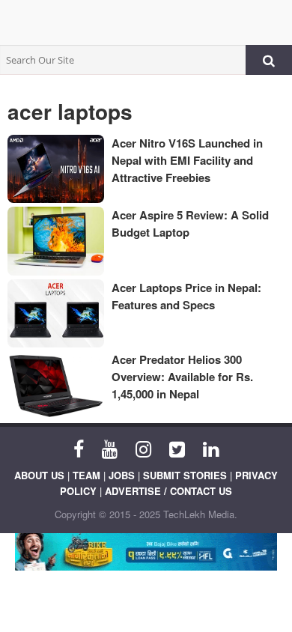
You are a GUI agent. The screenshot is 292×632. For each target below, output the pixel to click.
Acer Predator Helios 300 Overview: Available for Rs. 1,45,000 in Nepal (182, 376)
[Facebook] (78, 447)
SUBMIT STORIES (185, 475)
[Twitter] (177, 447)
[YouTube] (110, 447)
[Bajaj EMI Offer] (146, 552)
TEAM (86, 475)
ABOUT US (39, 475)
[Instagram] (143, 447)
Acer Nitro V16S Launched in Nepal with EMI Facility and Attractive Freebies (187, 160)
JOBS (122, 475)
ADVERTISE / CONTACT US (168, 491)
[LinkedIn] (211, 447)
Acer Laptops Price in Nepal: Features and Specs (186, 296)
